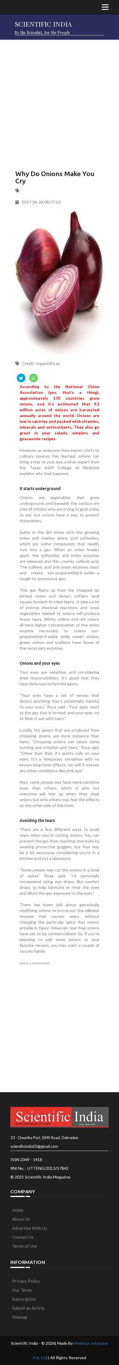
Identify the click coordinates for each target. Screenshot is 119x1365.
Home (17, 1210)
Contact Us (23, 1237)
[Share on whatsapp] (33, 378)
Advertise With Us (29, 1228)
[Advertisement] (59, 103)
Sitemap (19, 1317)
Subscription (24, 1299)
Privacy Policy (26, 1281)
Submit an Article (28, 1308)
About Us (21, 1219)
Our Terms (22, 1290)
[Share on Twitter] (21, 378)
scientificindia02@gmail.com (34, 1146)
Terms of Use (24, 1246)
